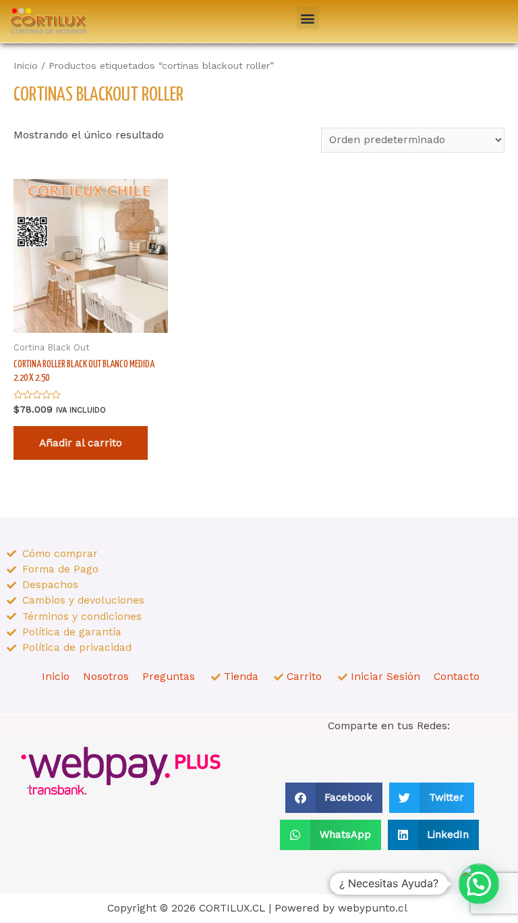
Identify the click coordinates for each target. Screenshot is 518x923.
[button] (308, 18)
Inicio (25, 65)
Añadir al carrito (80, 443)
